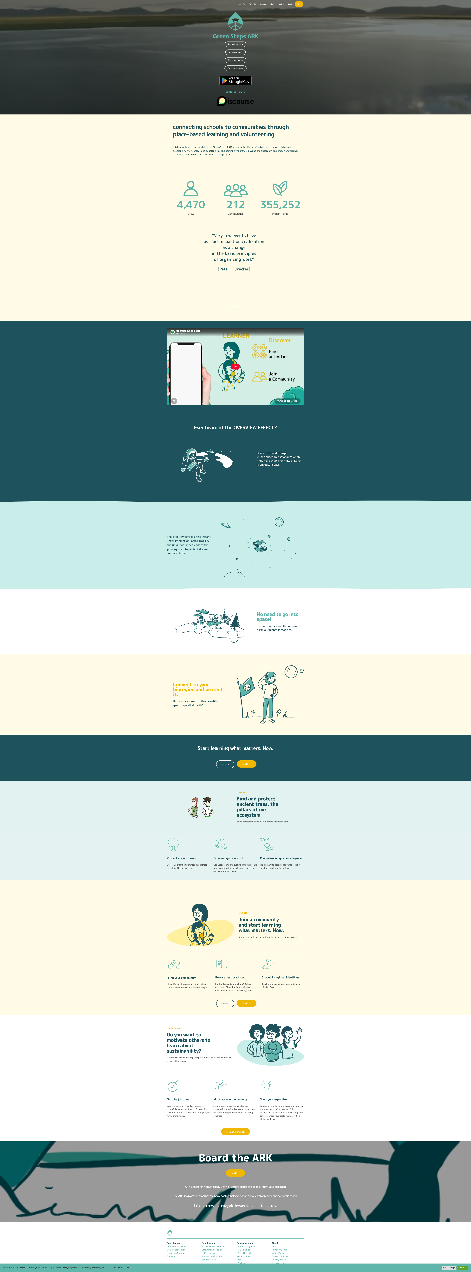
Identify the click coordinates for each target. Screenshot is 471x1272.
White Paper (278, 1253)
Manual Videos (244, 1256)
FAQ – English (243, 1249)
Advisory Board (279, 1249)
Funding (281, 4)
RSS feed (241, 1263)
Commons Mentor (176, 1249)
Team (274, 1246)
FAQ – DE (252, 4)
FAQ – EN (241, 4)
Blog (239, 1259)
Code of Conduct (280, 1256)
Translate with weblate (213, 1246)
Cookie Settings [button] (449, 1268)
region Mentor (177, 1253)
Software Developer (212, 1249)
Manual (263, 4)
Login (290, 4)
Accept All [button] (462, 1268)
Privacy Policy (279, 1259)
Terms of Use (278, 1263)
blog (272, 4)
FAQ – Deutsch (244, 1253)
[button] (299, 4)
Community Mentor (177, 1246)
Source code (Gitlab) (212, 1256)
